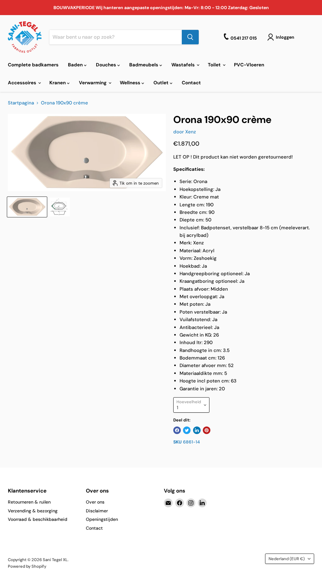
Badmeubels (144, 65)
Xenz (190, 132)
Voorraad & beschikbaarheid (37, 519)
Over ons (95, 502)
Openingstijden (102, 519)
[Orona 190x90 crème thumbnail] (27, 207)
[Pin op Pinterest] (206, 430)
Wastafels (183, 65)
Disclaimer (97, 511)
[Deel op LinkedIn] (197, 430)
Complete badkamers (33, 65)
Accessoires (22, 83)
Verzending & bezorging (33, 511)
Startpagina (21, 103)
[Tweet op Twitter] (187, 430)
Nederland (287, 558)
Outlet (161, 83)
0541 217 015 (243, 38)
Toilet (215, 65)
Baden (76, 65)
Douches (106, 65)
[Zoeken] (190, 37)
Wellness (131, 83)
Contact (191, 83)
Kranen (58, 83)
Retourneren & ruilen (29, 502)
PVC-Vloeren (249, 65)
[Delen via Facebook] (177, 430)
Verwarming (93, 83)
